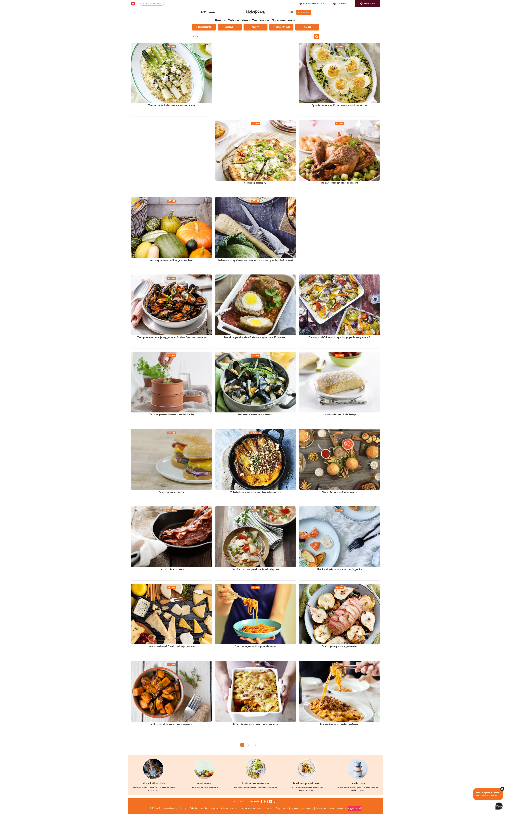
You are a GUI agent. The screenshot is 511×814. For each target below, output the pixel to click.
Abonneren (308, 808)
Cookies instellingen (229, 808)
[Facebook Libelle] (261, 801)
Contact (268, 808)
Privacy (183, 808)
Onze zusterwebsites (338, 808)
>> (269, 745)
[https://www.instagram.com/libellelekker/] (266, 801)
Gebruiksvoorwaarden (199, 808)
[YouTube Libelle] (270, 801)
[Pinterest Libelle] (275, 801)
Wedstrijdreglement (291, 808)
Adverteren (321, 808)
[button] (367, 3)
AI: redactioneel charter (251, 808)
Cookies (214, 808)
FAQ (277, 808)
